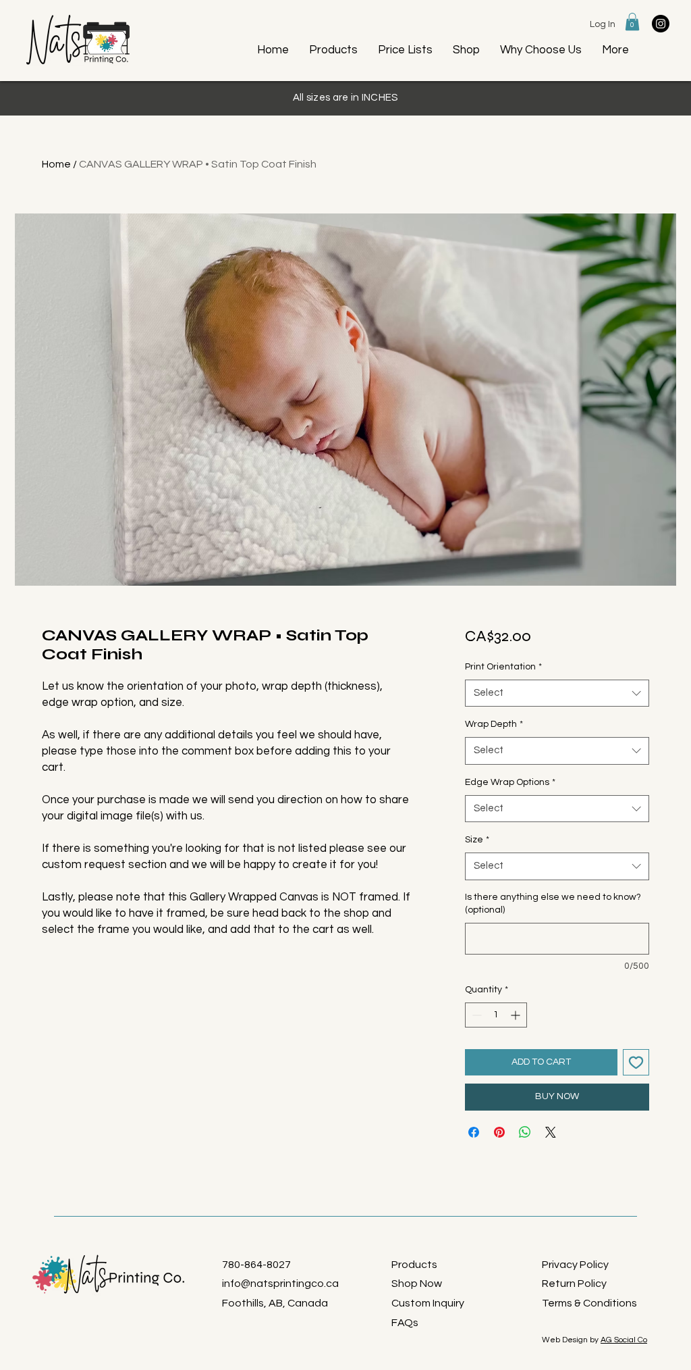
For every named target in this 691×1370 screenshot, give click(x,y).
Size (477, 839)
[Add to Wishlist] (636, 1062)
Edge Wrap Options (510, 782)
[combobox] (557, 693)
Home (56, 164)
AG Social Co (624, 1340)
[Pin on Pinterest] (499, 1132)
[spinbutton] (496, 1015)
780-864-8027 (256, 1264)
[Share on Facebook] (474, 1132)
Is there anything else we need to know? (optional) (553, 903)
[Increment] (516, 1015)
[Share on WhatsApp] (525, 1132)
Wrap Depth (494, 724)
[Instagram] (660, 23)
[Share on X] (551, 1132)
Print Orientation (503, 666)
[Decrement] (475, 1015)
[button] (632, 21)
